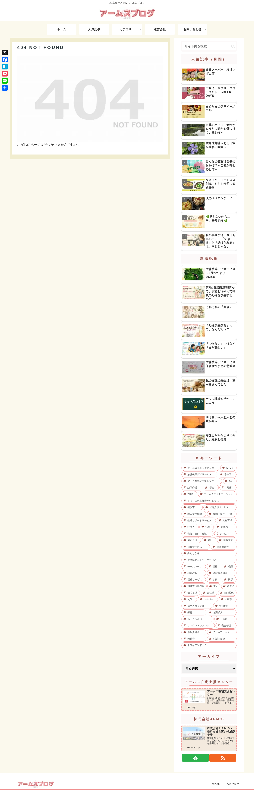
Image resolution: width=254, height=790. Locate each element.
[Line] (4, 80)
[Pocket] (4, 73)
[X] (4, 52)
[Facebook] (4, 59)
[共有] (4, 87)
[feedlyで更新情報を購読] (195, 758)
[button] (233, 46)
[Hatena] (4, 66)
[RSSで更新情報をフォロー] (222, 758)
